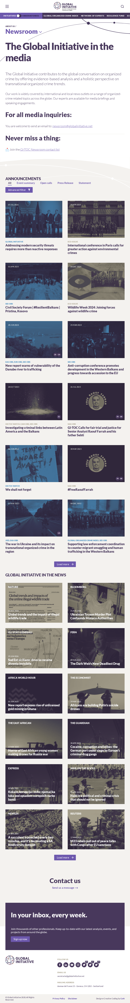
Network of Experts (92, 16)
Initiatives (9, 16)
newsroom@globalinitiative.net (72, 126)
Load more (63, 564)
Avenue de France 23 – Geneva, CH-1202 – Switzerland (80, 986)
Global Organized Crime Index (61, 16)
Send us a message (63, 887)
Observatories (30, 16)
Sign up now (20, 939)
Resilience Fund (115, 16)
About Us (10, 26)
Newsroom (21, 31)
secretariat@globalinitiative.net (70, 976)
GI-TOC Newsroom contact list (40, 149)
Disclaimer (72, 998)
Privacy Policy (59, 998)
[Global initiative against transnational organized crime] (65, 6)
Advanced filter (17, 189)
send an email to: (61, 126)
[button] (7, 6)
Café (123, 998)
